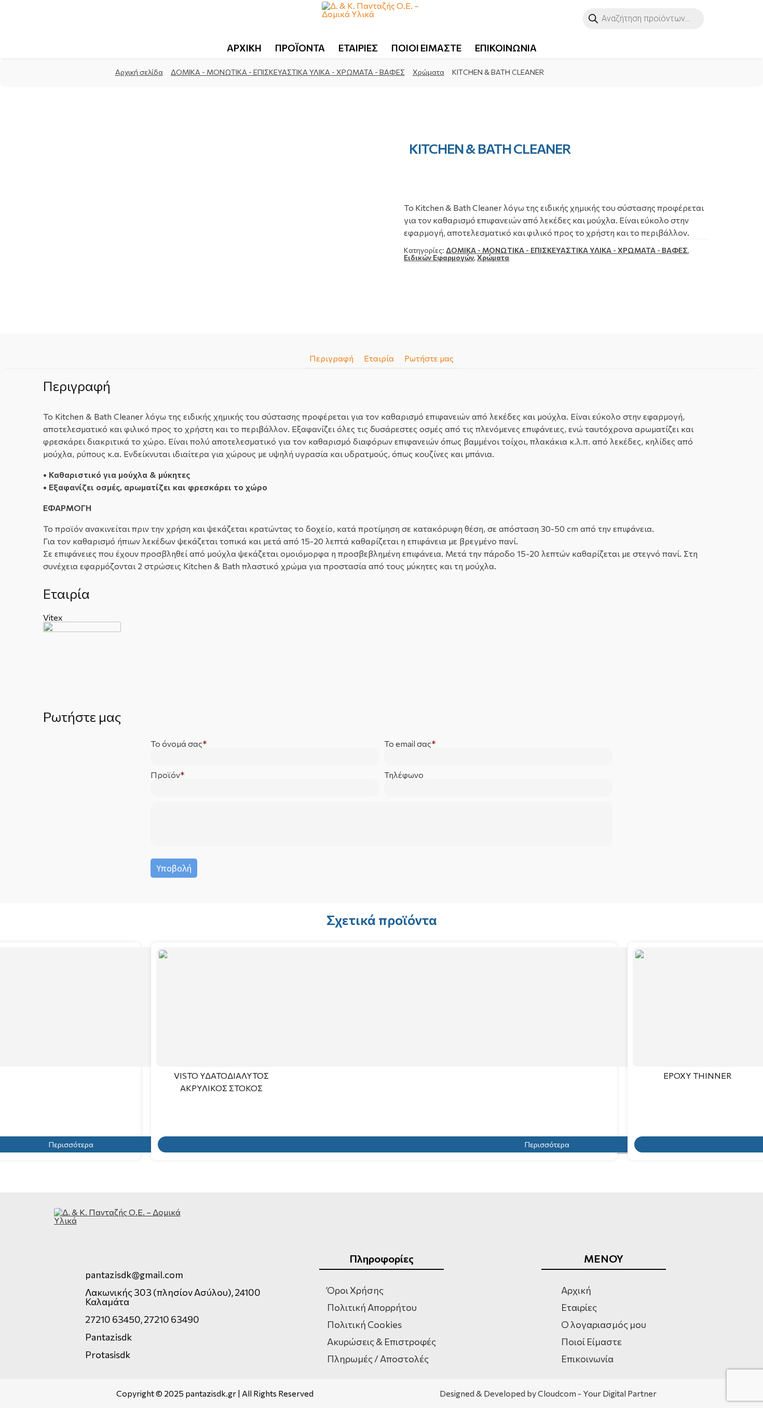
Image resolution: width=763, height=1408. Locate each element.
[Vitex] (381, 661)
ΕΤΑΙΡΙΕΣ (358, 47)
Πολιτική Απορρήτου (372, 1307)
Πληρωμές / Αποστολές (378, 1358)
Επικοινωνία (587, 1358)
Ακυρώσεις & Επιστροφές (381, 1341)
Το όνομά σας (176, 744)
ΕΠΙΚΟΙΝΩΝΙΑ (506, 47)
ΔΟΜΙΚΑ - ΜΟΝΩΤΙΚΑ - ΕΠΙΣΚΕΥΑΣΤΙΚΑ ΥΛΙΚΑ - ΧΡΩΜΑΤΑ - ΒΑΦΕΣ (288, 72)
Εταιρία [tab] (379, 358)
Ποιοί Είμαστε (591, 1341)
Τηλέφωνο (404, 775)
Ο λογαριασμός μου (603, 1324)
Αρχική (576, 1290)
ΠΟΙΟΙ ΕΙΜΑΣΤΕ (426, 47)
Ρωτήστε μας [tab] (429, 358)
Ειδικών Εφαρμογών (439, 257)
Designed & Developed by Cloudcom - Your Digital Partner (548, 1393)
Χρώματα (428, 72)
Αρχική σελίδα (139, 72)
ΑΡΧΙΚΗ (244, 47)
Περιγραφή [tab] (331, 358)
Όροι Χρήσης (355, 1290)
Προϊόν (165, 775)
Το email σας (407, 744)
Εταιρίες (579, 1307)
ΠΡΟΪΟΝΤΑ (300, 47)
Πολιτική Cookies (364, 1324)
